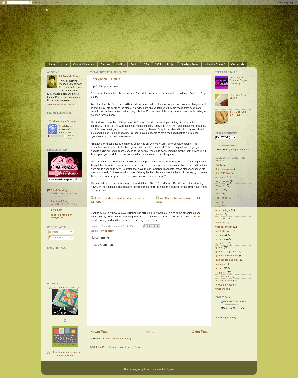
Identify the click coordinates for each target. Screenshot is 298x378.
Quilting (120, 64)
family (218, 214)
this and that (222, 276)
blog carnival (222, 181)
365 (217, 165)
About (64, 64)
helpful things (222, 231)
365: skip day (222, 173)
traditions (220, 289)
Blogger (170, 369)
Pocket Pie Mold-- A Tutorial (239, 113)
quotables (220, 264)
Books (134, 64)
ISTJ (61, 87)
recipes (219, 268)
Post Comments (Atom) (118, 338)
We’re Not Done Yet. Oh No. (65, 204)
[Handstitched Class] (65, 314)
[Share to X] (151, 226)
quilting (219, 247)
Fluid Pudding (59, 190)
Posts (54, 232)
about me (220, 177)
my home (220, 239)
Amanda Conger (72, 76)
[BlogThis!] (148, 226)
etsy (217, 206)
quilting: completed (225, 251)
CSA (146, 64)
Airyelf (147, 369)
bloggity (219, 185)
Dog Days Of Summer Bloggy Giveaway (238, 80)
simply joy (220, 272)
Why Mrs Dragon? (215, 64)
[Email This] (145, 226)
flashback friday (223, 227)
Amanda (62, 126)
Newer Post (99, 331)
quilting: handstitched (227, 255)
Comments (57, 237)
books (218, 189)
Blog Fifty (56, 209)
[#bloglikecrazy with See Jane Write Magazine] (65, 181)
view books (73, 142)
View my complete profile (60, 104)
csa (217, 202)
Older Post (200, 331)
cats (217, 193)
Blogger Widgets (240, 149)
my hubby (220, 243)
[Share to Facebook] (155, 226)
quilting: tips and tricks (227, 260)
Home (51, 64)
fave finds (220, 218)
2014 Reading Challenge (62, 121)
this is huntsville (223, 280)
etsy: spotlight (106, 231)
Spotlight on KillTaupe (105, 79)
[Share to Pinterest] (158, 226)
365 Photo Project (165, 64)
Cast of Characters (84, 64)
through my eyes (224, 284)
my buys (220, 235)
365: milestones (224, 169)
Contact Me (237, 64)
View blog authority (225, 317)
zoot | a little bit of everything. (61, 216)
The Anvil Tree (59, 201)
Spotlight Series (190, 64)
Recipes (105, 64)
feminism (220, 222)
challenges (221, 198)
